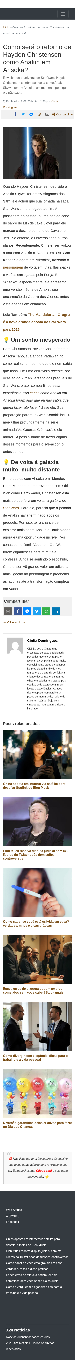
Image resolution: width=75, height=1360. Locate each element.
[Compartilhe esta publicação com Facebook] (15, 114)
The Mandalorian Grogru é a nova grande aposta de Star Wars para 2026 (36, 321)
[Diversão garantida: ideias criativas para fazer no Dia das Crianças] (37, 1093)
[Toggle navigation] (63, 14)
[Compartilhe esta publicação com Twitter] (23, 114)
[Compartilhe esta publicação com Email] (47, 114)
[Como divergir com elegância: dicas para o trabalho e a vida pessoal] (37, 1026)
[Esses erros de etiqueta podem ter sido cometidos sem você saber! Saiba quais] (37, 959)
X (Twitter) (12, 1215)
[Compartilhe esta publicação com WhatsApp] (39, 114)
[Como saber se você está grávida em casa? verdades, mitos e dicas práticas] (37, 892)
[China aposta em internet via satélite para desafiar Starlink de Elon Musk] (37, 754)
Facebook (12, 1221)
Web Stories (14, 1209)
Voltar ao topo (15, 622)
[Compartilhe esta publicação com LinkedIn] (56, 611)
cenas (34, 393)
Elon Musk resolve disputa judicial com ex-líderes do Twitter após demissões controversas (35, 854)
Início (6, 27)
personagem (13, 267)
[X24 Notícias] (18, 14)
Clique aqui (44, 1170)
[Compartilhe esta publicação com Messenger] (31, 114)
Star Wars (11, 508)
